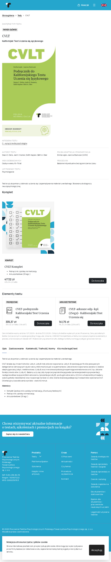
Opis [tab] (4, 348)
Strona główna (8, 15)
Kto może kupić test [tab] (67, 348)
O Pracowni (66, 456)
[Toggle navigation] (95, 5)
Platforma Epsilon (40, 461)
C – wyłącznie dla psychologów (14, 143)
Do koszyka (98, 280)
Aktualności (66, 461)
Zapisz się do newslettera (18, 434)
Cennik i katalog (98, 479)
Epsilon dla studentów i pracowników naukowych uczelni (100, 503)
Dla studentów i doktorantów (98, 493)
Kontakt (65, 479)
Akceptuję (96, 550)
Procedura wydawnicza (67, 472)
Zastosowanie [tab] (16, 348)
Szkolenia (36, 466)
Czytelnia (66, 466)
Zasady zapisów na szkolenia (100, 485)
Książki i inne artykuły (38, 472)
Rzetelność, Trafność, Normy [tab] (40, 348)
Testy (20, 15)
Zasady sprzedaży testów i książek (99, 465)
